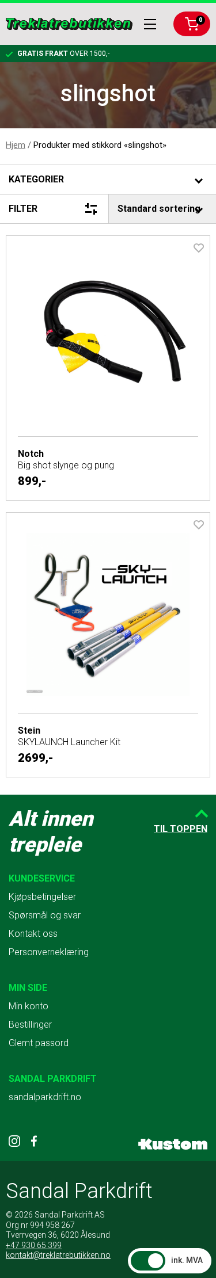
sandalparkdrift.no (45, 1097)
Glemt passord (39, 1042)
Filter (23, 208)
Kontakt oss (33, 933)
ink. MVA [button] (187, 1260)
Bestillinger (30, 1024)
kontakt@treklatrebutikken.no (58, 1255)
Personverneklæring (49, 952)
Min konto (28, 1006)
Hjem (15, 145)
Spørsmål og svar (45, 915)
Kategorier (36, 179)
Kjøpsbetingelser (42, 896)
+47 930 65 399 (34, 1245)
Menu (150, 24)
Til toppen (180, 828)
